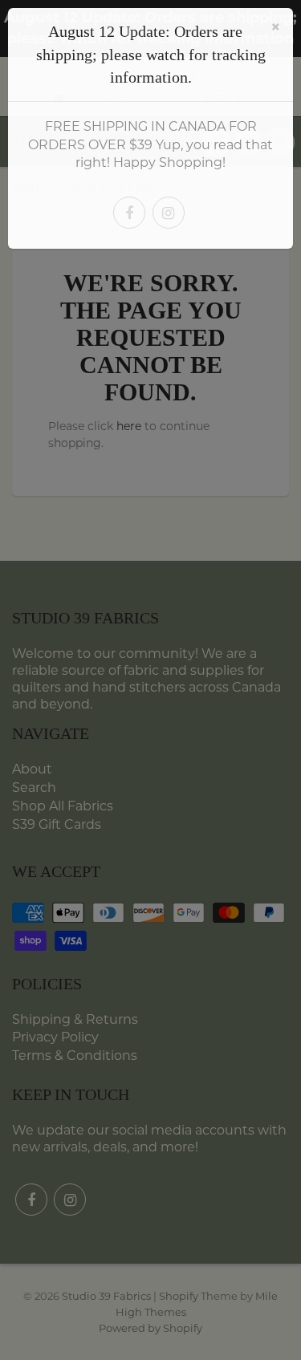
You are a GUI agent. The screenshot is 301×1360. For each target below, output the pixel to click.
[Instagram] (169, 213)
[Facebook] (129, 213)
